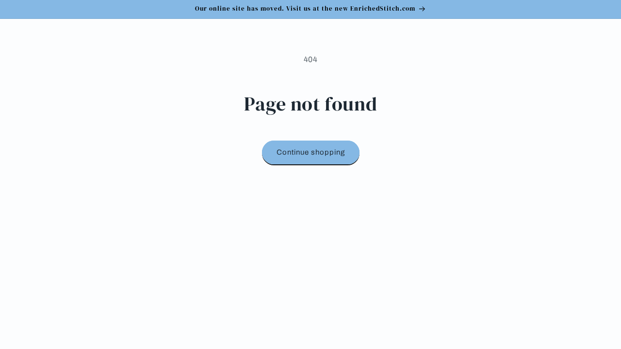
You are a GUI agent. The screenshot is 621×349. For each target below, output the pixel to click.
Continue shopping (311, 152)
